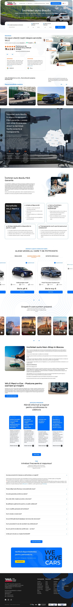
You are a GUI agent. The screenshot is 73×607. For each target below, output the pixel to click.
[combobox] (19, 27)
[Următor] (12, 54)
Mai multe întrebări (36, 541)
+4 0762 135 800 (9, 595)
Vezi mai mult (9, 65)
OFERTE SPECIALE (52, 256)
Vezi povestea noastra (11, 395)
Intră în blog (36, 454)
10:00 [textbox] (38, 27)
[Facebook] (5, 599)
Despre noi (39, 583)
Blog (38, 590)
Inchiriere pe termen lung (39, 3)
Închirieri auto (40, 586)
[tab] (36, 475)
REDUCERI (18, 256)
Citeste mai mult (13, 445)
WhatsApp (44, 483)
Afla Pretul (60, 27)
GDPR (63, 587)
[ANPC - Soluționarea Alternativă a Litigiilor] (52, 605)
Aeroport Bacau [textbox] (12, 27)
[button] (36, 475)
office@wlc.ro (25, 483)
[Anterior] (7, 54)
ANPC (63, 589)
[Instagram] (8, 599)
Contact (47, 3)
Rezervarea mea (56, 3)
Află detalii (30, 102)
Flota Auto (29, 3)
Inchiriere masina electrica (55, 583)
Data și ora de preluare (35, 24)
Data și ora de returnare (47, 24)
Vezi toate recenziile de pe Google (23, 51)
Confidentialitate (65, 586)
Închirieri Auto (22, 3)
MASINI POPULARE (33, 256)
